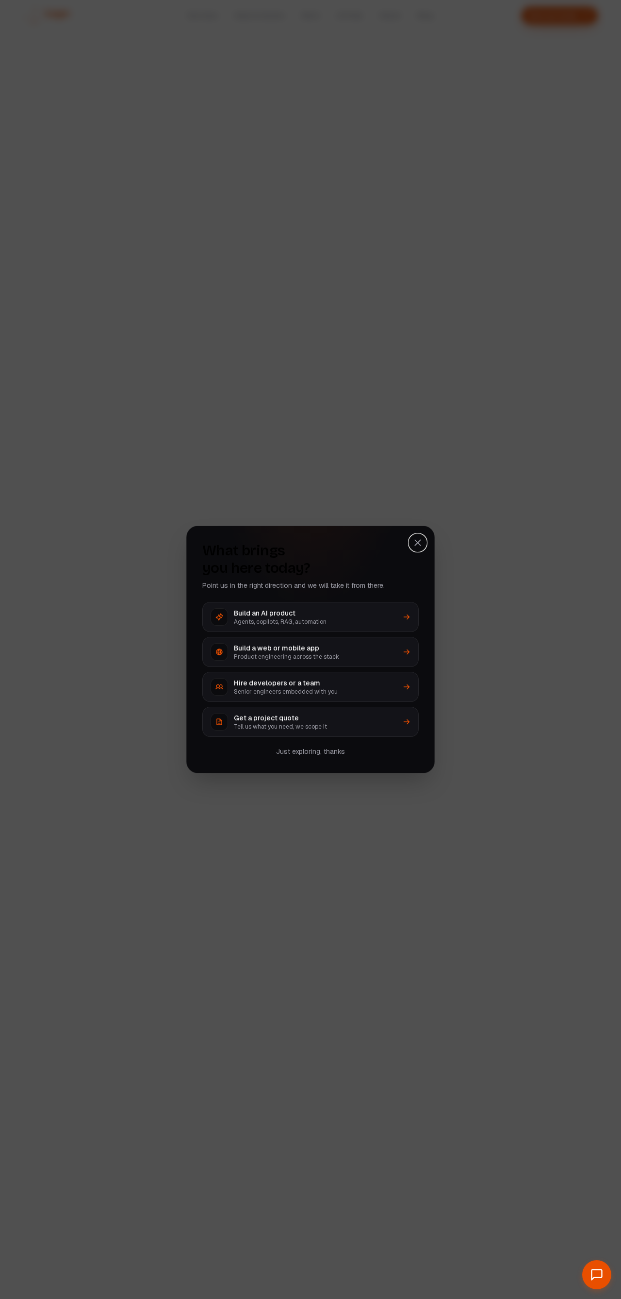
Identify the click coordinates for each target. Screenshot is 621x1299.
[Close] (417, 542)
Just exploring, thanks (310, 751)
